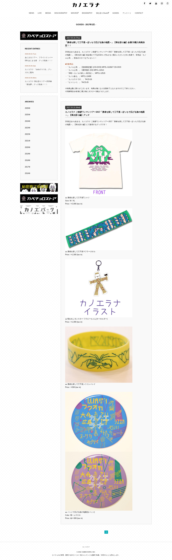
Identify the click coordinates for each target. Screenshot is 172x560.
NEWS (31, 13)
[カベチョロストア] (39, 38)
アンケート (127, 13)
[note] (168, 3)
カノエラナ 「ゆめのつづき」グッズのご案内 (38, 71)
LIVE (40, 13)
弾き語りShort (101, 13)
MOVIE (74, 13)
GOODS (115, 13)
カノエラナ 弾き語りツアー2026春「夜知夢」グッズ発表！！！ (38, 82)
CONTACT (139, 13)
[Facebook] (144, 3)
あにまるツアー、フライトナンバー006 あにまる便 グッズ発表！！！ (39, 59)
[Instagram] (162, 3)
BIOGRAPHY (87, 13)
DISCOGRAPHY (60, 13)
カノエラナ (86, 547)
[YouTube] (156, 3)
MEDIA (48, 13)
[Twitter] (150, 3)
